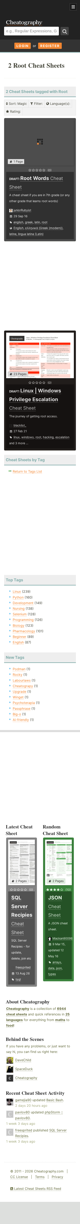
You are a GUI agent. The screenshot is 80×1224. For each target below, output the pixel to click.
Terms (40, 1177)
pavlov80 (22, 1112)
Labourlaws (22, 680)
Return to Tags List (27, 471)
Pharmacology (24, 631)
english (18, 222)
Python (18, 597)
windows (27, 437)
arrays (57, 962)
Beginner (19, 637)
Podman (19, 669)
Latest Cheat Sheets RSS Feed (37, 1189)
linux (17, 437)
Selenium (20, 614)
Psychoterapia (24, 703)
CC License (19, 1177)
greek (29, 222)
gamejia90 (23, 1100)
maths (60, 1020)
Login (22, 46)
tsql (18, 979)
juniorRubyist (22, 210)
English (19, 228)
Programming (23, 620)
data (51, 968)
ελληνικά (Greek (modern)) (44, 228)
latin (37, 222)
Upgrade (19, 691)
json (59, 968)
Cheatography (17, 1009)
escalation (62, 437)
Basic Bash (54, 1100)
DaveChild (23, 1060)
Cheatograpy (23, 686)
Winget (18, 697)
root (44, 222)
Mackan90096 (63, 938)
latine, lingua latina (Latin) (26, 234)
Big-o (17, 714)
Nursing (19, 608)
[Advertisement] (33, 7)
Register (50, 46)
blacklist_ (20, 425)
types (52, 974)
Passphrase (21, 708)
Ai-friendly (21, 720)
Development (23, 603)
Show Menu (73, 6)
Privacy (57, 1177)
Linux (17, 591)
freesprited (23, 967)
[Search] (65, 31)
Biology (18, 625)
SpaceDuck (24, 1069)
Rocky (17, 674)
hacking (48, 437)
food (10, 1025)
